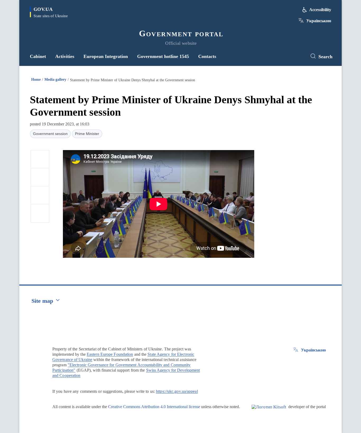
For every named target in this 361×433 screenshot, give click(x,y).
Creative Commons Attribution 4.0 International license (154, 406)
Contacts (207, 56)
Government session (50, 134)
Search (325, 56)
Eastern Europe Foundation (110, 354)
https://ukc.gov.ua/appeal (177, 391)
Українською (318, 21)
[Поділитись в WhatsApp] (40, 195)
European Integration (106, 56)
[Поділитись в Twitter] (40, 177)
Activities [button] (64, 56)
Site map (42, 300)
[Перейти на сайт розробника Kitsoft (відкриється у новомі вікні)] (268, 411)
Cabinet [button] (38, 56)
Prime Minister (87, 134)
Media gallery (55, 80)
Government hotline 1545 (163, 56)
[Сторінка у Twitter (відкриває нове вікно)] (298, 56)
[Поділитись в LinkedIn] (40, 213)
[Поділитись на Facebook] (40, 159)
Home (36, 80)
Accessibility (320, 9)
